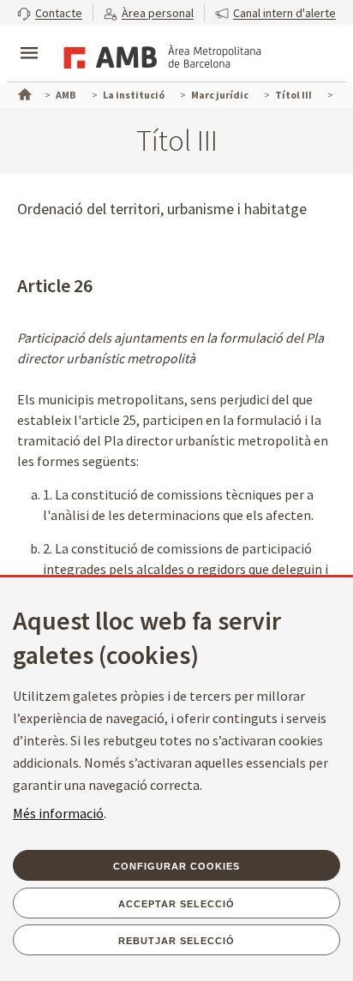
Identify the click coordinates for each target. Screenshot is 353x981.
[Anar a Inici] (23, 93)
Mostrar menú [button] (29, 38)
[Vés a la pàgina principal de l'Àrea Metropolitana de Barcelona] (159, 54)
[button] (49, 12)
